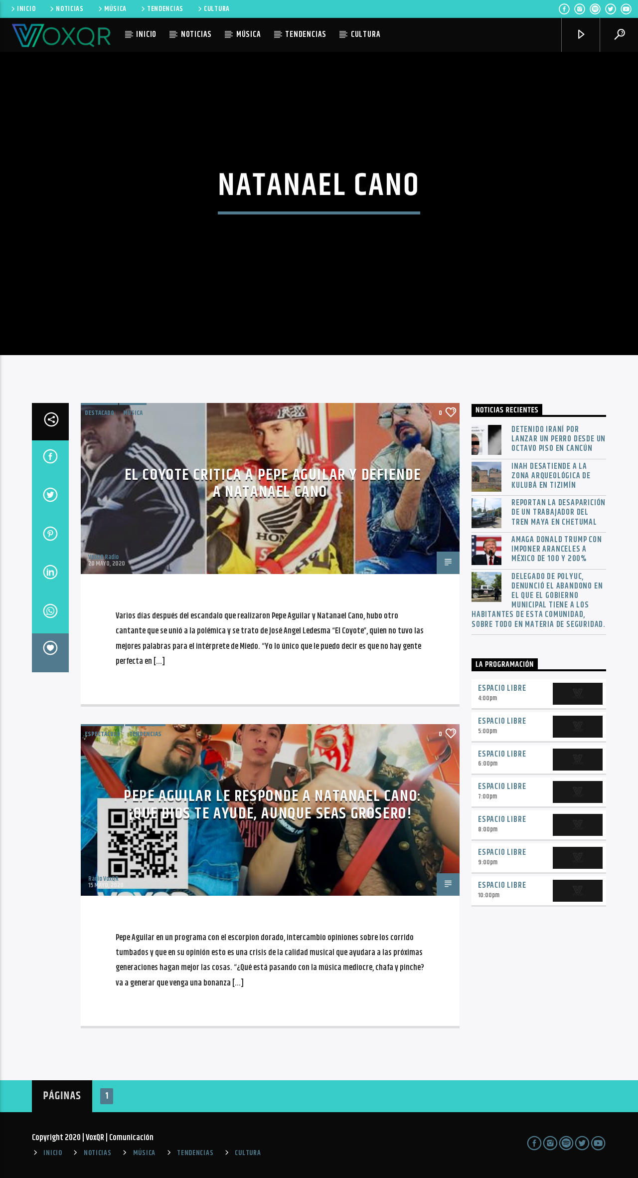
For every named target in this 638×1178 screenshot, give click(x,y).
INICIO (26, 8)
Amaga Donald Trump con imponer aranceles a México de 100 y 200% (556, 549)
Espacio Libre (502, 688)
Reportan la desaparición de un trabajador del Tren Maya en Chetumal (558, 512)
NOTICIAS (70, 8)
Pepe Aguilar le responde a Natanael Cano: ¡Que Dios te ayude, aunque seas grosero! (273, 805)
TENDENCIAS (165, 8)
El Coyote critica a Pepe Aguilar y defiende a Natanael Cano (273, 484)
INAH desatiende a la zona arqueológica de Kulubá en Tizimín (551, 476)
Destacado (99, 413)
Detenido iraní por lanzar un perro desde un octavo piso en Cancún (558, 439)
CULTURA (217, 8)
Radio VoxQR (103, 879)
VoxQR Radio (103, 557)
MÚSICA (115, 8)
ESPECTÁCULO (102, 734)
